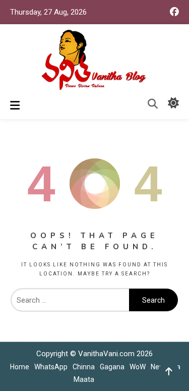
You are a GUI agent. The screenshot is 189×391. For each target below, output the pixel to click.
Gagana (112, 367)
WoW (138, 367)
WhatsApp (51, 367)
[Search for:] (70, 300)
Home (19, 367)
